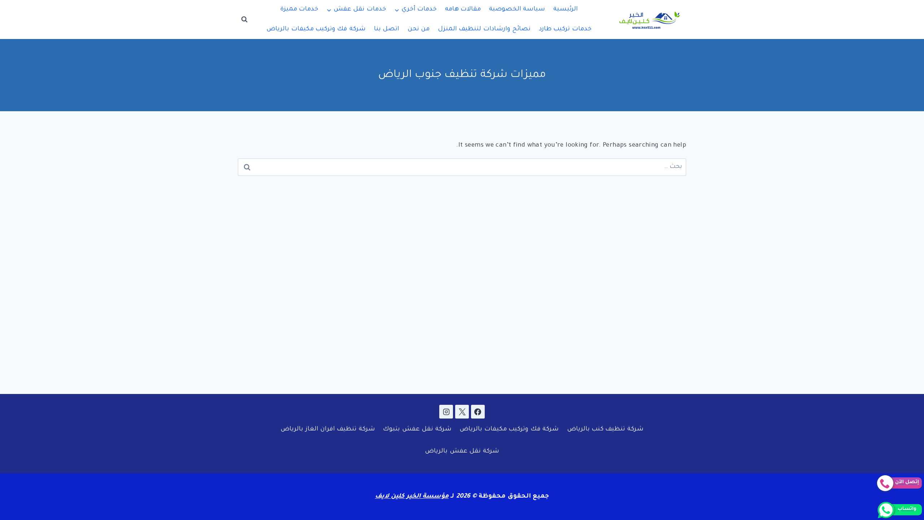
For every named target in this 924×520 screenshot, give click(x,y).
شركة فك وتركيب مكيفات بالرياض (316, 29)
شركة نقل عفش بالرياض (462, 451)
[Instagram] (446, 412)
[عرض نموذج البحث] (244, 19)
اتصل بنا (386, 29)
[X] (462, 412)
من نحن (418, 29)
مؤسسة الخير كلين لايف (412, 496)
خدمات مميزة (299, 9)
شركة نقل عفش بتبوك (417, 429)
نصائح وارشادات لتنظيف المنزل (484, 29)
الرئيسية (565, 9)
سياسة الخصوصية (517, 9)
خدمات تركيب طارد (565, 29)
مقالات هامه (463, 9)
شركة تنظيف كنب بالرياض (605, 429)
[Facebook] (478, 412)
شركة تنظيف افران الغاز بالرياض (327, 429)
